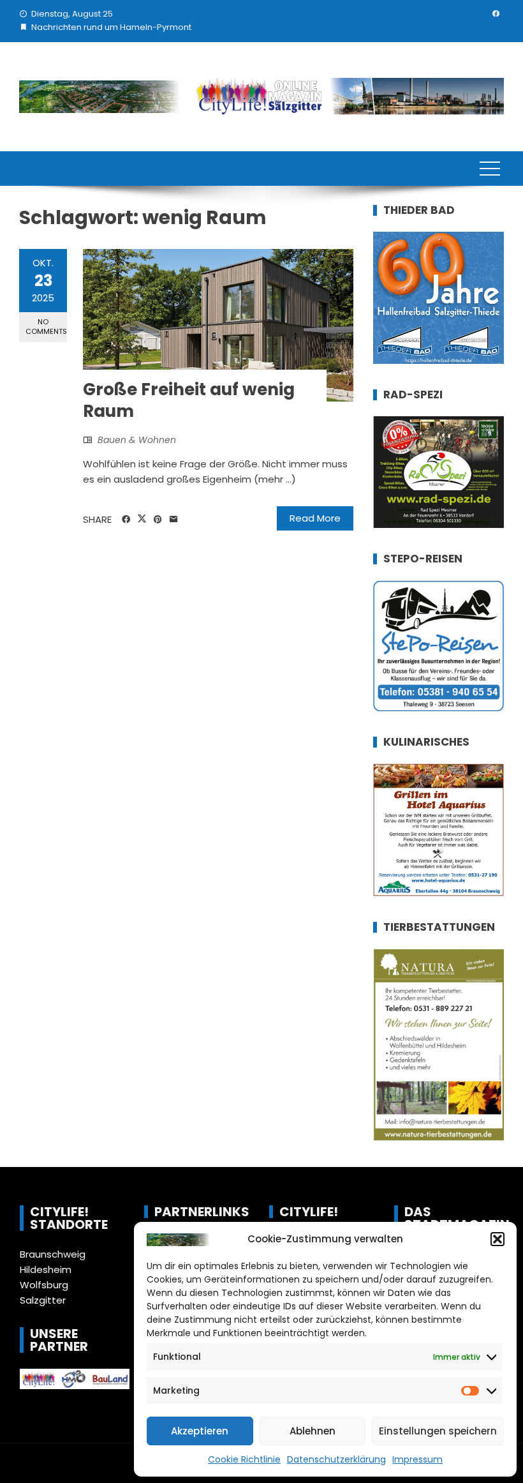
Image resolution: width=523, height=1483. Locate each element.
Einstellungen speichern (438, 1431)
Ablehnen (312, 1431)
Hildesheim (45, 1269)
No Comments (46, 326)
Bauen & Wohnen (137, 439)
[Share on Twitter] (142, 519)
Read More (315, 518)
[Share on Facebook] (126, 519)
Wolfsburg (44, 1284)
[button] (497, 1239)
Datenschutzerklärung (336, 1459)
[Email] (174, 519)
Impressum (417, 1459)
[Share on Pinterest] (158, 519)
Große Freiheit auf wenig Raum (189, 400)
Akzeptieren (199, 1431)
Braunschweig (52, 1254)
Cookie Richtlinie (244, 1459)
